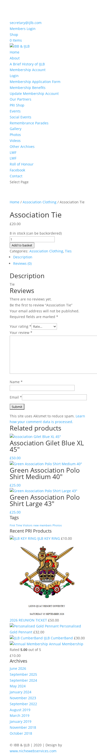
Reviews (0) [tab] (22, 263)
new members (42, 525)
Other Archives (22, 146)
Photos (15, 134)
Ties (68, 251)
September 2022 (23, 703)
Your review (21, 332)
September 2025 (23, 674)
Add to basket (22, 245)
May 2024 (18, 686)
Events (15, 111)
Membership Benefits (28, 87)
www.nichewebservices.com (33, 751)
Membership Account (28, 69)
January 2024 (20, 692)
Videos (15, 140)
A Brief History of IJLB (27, 64)
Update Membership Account (34, 93)
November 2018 (23, 727)
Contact (16, 176)
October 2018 (21, 733)
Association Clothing (39, 202)
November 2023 (23, 698)
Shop (14, 34)
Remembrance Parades (29, 123)
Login (14, 75)
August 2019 (20, 709)
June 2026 (18, 668)
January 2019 (20, 721)
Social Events (20, 117)
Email (16, 397)
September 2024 (23, 680)
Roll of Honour (22, 164)
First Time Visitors (21, 525)
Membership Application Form (35, 81)
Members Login (23, 28)
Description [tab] (22, 257)
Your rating (20, 326)
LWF (13, 152)
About (15, 58)
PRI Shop (17, 105)
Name (16, 381)
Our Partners (20, 99)
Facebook (17, 170)
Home (14, 52)
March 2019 (19, 715)
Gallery (15, 128)
